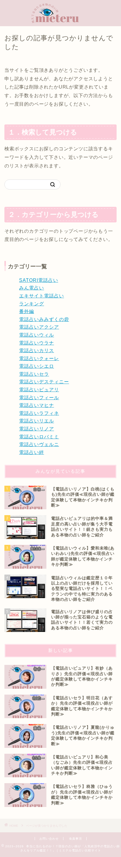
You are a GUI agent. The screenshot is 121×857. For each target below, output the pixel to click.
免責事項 (75, 838)
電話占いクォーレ (39, 358)
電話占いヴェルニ (39, 444)
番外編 (26, 311)
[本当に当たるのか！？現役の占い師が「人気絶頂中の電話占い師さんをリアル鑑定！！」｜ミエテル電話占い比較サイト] (60, 20)
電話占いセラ (34, 374)
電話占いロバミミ (39, 436)
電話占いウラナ (36, 342)
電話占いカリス (36, 350)
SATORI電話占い (38, 280)
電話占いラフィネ (39, 413)
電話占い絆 (31, 452)
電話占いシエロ (36, 366)
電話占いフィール (39, 397)
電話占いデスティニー (44, 381)
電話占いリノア (36, 428)
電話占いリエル (36, 420)
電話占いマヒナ (36, 405)
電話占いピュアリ (39, 389)
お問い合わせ (49, 838)
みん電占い (31, 287)
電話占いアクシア (39, 327)
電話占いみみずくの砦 (44, 319)
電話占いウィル (36, 334)
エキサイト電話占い (41, 295)
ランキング (31, 303)
